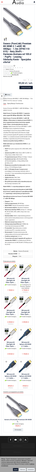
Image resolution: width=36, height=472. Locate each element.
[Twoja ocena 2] (15, 68)
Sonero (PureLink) (14, 71)
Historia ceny (7, 76)
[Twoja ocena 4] (20, 68)
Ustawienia (31, 469)
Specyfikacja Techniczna (15, 103)
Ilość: (25, 80)
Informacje (17, 452)
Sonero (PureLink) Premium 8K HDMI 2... (18, 421)
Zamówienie (17, 446)
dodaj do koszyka (26, 87)
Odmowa (22, 469)
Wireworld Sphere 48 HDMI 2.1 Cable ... (25, 344)
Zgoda (15, 469)
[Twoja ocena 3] (18, 68)
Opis (4, 103)
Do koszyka (18, 429)
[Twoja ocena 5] (22, 68)
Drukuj (8, 94)
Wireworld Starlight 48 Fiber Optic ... (11, 280)
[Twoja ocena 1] (13, 68)
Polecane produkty (9, 261)
